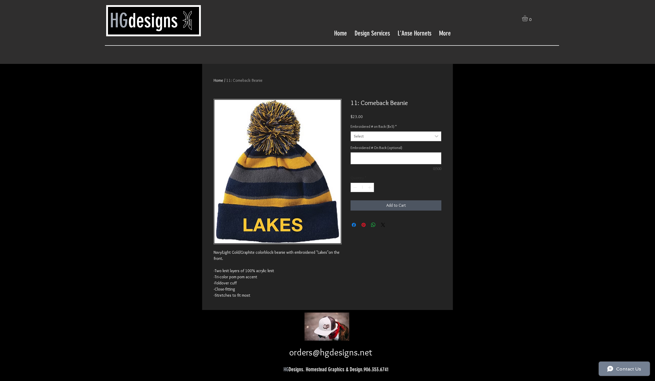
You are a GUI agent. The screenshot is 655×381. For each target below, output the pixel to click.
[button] (528, 18)
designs (153, 20)
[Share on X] (383, 225)
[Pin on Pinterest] (364, 225)
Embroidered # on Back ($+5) (374, 126)
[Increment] (370, 187)
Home (218, 80)
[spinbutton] (362, 187)
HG (119, 20)
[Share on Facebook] (354, 225)
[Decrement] (354, 187)
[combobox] (396, 136)
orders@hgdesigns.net (330, 352)
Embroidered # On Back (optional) (376, 147)
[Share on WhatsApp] (373, 225)
